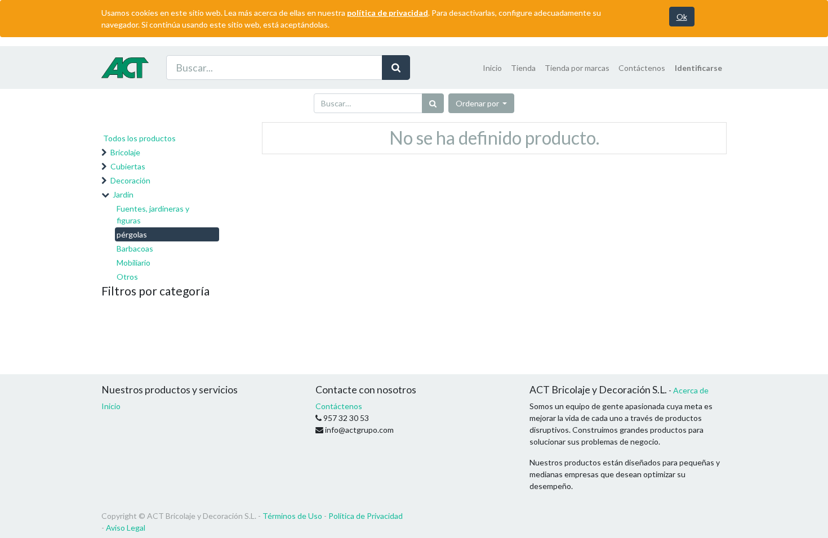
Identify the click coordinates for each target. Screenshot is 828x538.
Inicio (111, 406)
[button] (481, 103)
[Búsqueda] (396, 67)
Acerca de (691, 390)
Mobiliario (133, 262)
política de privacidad (387, 12)
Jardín (123, 194)
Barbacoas (135, 248)
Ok (681, 16)
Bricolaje (125, 152)
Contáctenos (338, 406)
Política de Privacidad (365, 516)
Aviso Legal (125, 527)
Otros (127, 276)
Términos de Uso (292, 516)
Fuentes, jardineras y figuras (153, 214)
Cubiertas (127, 166)
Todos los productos (139, 138)
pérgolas (132, 234)
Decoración (130, 180)
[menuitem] (492, 67)
